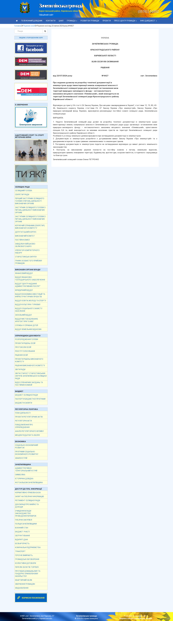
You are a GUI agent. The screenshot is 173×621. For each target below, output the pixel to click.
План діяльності (23, 413)
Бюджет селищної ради (26, 395)
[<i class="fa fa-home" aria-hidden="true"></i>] (16, 21)
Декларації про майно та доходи (27, 505)
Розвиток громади (90, 21)
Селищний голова (23, 191)
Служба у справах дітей (26, 325)
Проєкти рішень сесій (25, 343)
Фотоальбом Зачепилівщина (29, 483)
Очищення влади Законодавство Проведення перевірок (25, 513)
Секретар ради (22, 194)
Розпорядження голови (26, 339)
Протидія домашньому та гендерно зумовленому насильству (27, 573)
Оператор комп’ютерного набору (27, 251)
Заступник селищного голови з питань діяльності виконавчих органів (30, 210)
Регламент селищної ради (27, 500)
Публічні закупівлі (23, 520)
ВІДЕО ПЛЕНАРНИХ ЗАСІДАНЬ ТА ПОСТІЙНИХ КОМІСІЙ (29, 383)
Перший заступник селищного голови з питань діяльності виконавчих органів (29, 201)
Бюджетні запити (23, 403)
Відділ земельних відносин (28, 329)
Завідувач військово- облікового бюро (25, 245)
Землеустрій (21, 458)
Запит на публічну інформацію (29, 496)
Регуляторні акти (23, 421)
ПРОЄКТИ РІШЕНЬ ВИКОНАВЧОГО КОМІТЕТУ (29, 360)
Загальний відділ (23, 315)
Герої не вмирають (24, 555)
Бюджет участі (22, 532)
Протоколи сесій (23, 347)
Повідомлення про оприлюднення (24, 426)
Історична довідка (24, 479)
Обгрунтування (22, 536)
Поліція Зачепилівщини (26, 524)
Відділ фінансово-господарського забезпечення (30, 278)
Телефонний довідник (31, 21)
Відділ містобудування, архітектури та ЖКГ (26, 320)
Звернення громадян (25, 584)
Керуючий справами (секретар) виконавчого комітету (30, 226)
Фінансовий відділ (24, 273)
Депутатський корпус (25, 232)
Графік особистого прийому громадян (28, 262)
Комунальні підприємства (28, 547)
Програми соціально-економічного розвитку (26, 453)
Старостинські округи (25, 257)
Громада (71, 21)
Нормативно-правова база (28, 493)
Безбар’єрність (22, 543)
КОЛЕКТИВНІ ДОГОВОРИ (25, 563)
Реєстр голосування (25, 351)
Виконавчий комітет (25, 236)
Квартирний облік (23, 580)
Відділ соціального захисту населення (28, 309)
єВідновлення (21, 588)
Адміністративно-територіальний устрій (26, 469)
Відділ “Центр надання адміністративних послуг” (27, 285)
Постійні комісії (22, 240)
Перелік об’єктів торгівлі (27, 567)
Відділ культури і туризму (27, 305)
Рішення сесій (29, 26)
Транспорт (20, 551)
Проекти (107, 21)
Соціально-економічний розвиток (26, 446)
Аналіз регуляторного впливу (29, 431)
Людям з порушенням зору (31, 38)
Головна (17, 26)
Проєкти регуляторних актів (29, 417)
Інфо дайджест (148, 21)
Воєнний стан (21, 528)
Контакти (50, 21)
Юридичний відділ (24, 290)
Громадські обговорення (27, 559)
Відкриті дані (21, 540)
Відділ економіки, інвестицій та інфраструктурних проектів (30, 295)
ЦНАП (61, 21)
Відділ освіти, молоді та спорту (30, 301)
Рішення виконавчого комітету (30, 365)
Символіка (20, 475)
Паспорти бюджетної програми (30, 399)
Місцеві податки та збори (27, 435)
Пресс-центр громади (125, 21)
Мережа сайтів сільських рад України (136, 618)
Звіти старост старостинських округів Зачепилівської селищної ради (31, 375)
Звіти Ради (20, 369)
